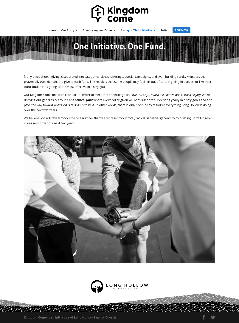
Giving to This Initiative (136, 30)
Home (52, 30)
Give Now (181, 30)
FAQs (164, 30)
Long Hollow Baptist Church (95, 317)
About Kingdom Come (97, 30)
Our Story (67, 30)
